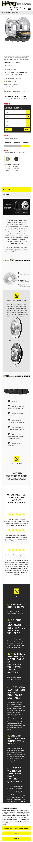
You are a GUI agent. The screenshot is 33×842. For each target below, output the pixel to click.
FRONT (16, 145)
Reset (8, 129)
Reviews (6, 194)
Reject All (16, 833)
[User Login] (24, 8)
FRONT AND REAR (8, 145)
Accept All (16, 838)
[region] (16, 822)
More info (6, 189)
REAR (25, 145)
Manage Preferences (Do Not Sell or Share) (16, 828)
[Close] (31, 805)
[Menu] (29, 9)
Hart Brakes (7, 12)
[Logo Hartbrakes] (16, 3)
